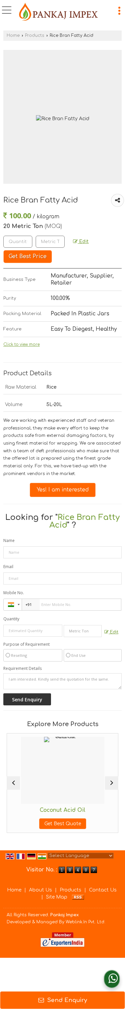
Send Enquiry (66, 1000)
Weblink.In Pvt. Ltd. (85, 922)
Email (8, 566)
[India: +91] (12, 605)
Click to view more (21, 344)
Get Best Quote (51, 823)
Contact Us (103, 889)
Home (13, 35)
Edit (83, 241)
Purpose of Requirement (26, 644)
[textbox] (50, 242)
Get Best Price (28, 256)
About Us (40, 889)
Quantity (11, 619)
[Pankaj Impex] (58, 12)
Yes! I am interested (63, 490)
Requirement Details (22, 668)
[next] (111, 783)
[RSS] (78, 897)
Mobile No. (13, 593)
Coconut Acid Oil (51, 810)
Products (34, 35)
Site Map (56, 897)
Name (9, 540)
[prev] (13, 783)
